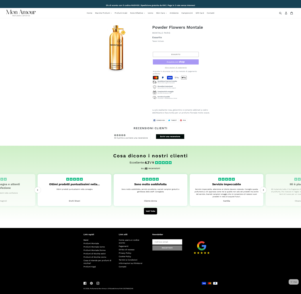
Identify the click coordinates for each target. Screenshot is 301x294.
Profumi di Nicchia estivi (94, 254)
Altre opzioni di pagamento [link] (176, 68)
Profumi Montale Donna (94, 250)
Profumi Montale (91, 243)
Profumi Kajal (89, 267)
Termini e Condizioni (128, 260)
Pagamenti (123, 246)
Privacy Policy (125, 253)
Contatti (122, 267)
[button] (38, 190)
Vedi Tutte (150, 211)
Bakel (85, 240)
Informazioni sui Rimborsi (130, 263)
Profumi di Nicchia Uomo (94, 257)
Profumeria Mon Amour (98, 288)
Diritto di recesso (127, 250)
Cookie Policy (125, 256)
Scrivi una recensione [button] (170, 136)
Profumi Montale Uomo (94, 247)
